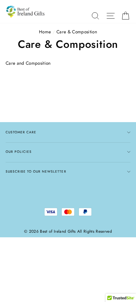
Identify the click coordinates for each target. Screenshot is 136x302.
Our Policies (19, 151)
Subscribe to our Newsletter (36, 171)
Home (45, 31)
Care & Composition (76, 31)
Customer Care (21, 132)
